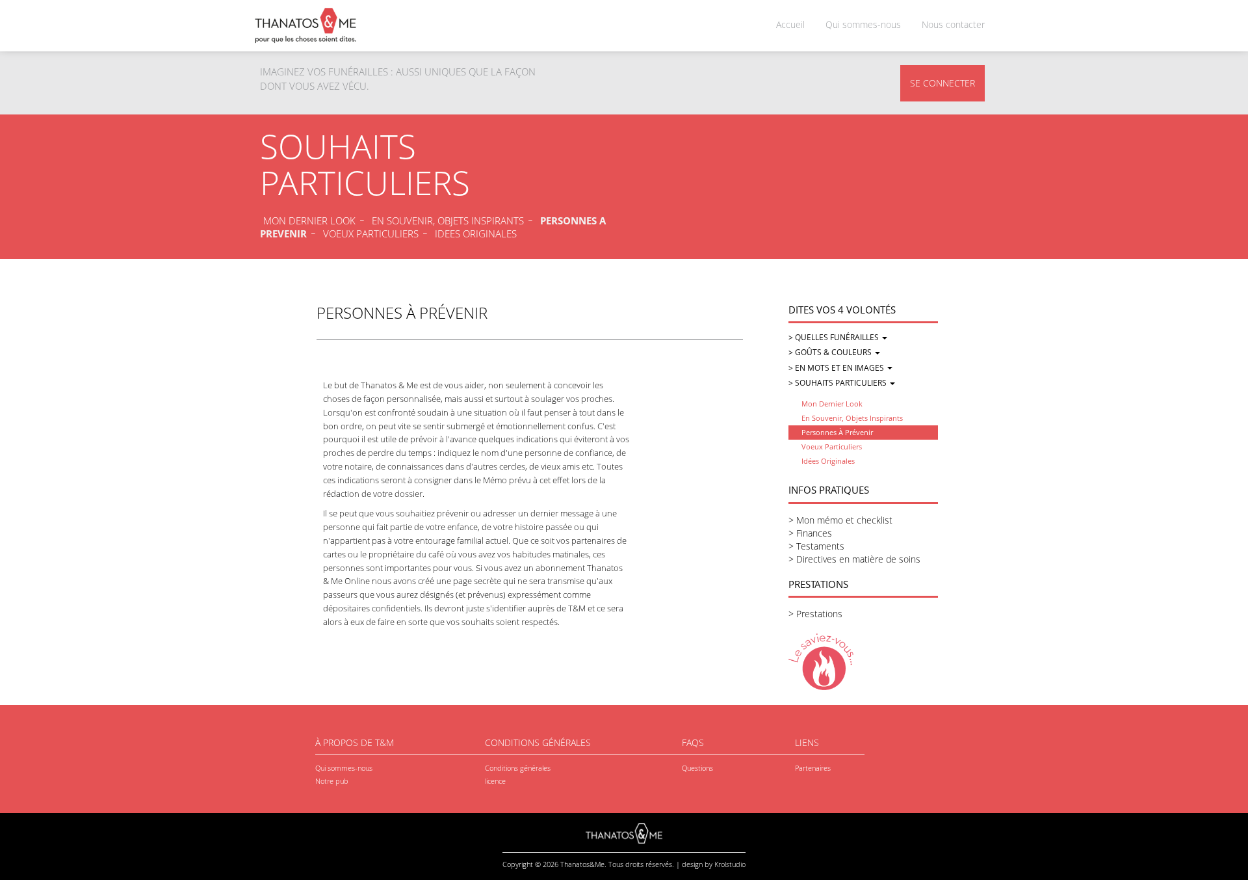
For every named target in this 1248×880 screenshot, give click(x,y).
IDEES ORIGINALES (476, 233)
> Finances (810, 533)
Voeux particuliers (831, 446)
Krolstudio (730, 864)
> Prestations (815, 613)
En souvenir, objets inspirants (852, 418)
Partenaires (813, 768)
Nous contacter (953, 24)
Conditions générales (518, 768)
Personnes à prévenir (837, 432)
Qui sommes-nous (863, 24)
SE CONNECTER (942, 83)
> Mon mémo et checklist (840, 520)
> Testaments (816, 546)
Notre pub (331, 781)
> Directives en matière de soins (854, 559)
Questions (697, 768)
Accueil (790, 24)
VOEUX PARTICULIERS (371, 233)
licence (495, 781)
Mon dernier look (832, 403)
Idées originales (828, 461)
